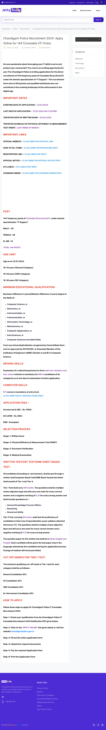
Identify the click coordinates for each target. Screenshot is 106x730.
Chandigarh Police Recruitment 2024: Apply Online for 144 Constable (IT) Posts (64, 29)
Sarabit (19, 725)
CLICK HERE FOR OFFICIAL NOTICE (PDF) (41, 161)
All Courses (89, 2)
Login (97, 2)
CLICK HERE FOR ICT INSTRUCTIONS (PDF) (23, 396)
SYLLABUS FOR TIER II (26, 167)
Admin (34, 47)
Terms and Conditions (45, 695)
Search (98, 20)
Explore (40, 692)
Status (39, 706)
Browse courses (85, 10)
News (98, 10)
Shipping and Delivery (45, 702)
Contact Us (80, 2)
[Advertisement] (39, 55)
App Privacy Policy (44, 709)
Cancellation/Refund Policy (47, 699)
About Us (72, 2)
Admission (79, 59)
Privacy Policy (42, 688)
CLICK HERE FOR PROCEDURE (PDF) (41, 148)
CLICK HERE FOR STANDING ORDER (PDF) (42, 173)
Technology (79, 63)
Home (74, 10)
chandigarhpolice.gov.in (22, 631)
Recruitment (25, 29)
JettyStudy (6, 29)
